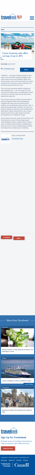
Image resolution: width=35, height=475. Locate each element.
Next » (19, 238)
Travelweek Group (9, 68)
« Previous (6, 237)
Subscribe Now (8, 448)
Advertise (4, 460)
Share (26, 70)
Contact (18, 460)
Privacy (25, 460)
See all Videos (29, 384)
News (2, 29)
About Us (12, 460)
